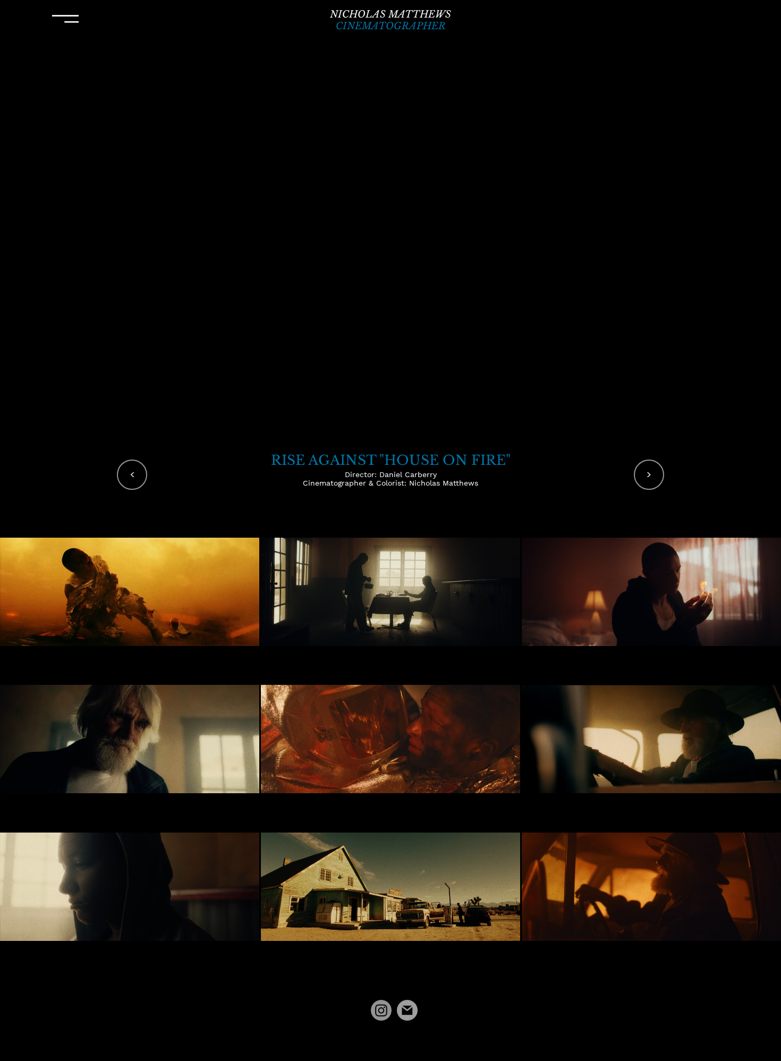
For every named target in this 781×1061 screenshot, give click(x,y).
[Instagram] (381, 1010)
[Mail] (407, 1010)
